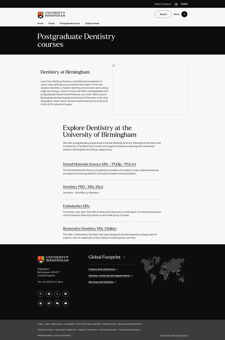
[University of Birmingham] (51, 14)
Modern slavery (57, 324)
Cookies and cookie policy (129, 329)
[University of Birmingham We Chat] (57, 303)
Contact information (62, 335)
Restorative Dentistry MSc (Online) (90, 228)
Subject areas (92, 23)
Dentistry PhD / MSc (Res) (83, 187)
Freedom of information (87, 329)
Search (163, 14)
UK (176, 3)
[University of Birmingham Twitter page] (57, 294)
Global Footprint (105, 257)
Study (52, 23)
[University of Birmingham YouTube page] (66, 303)
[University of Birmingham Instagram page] (41, 294)
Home (40, 23)
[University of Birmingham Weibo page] (49, 303)
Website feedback (45, 335)
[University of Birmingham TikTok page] (41, 303)
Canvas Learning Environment (129, 324)
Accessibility (69, 324)
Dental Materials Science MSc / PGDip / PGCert (99, 164)
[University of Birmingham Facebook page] (66, 294)
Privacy (40, 324)
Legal (47, 324)
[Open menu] (184, 14)
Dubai (184, 3)
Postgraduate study (70, 23)
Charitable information (108, 329)
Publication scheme (46, 329)
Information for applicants (66, 329)
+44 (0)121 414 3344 (52, 281)
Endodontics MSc (76, 206)
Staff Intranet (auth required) (88, 324)
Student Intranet (109, 324)
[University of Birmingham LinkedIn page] (49, 294)
